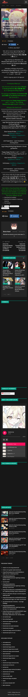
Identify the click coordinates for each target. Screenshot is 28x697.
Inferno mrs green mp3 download (12, 570)
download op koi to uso (9, 632)
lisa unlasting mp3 (8, 619)
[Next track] (7, 439)
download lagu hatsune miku (11, 662)
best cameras (6, 685)
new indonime (6, 653)
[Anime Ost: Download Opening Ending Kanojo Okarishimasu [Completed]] (4, 533)
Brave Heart (17, 694)
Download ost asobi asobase (10, 626)
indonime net (6, 674)
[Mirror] (18, 133)
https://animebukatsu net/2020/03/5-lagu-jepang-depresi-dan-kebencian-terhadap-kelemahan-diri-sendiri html (15, 613)
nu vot (4, 660)
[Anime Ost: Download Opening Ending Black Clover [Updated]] (4, 513)
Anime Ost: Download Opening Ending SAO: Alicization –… (17, 519)
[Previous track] (4, 439)
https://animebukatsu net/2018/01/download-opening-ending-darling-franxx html (14, 585)
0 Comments (10, 41)
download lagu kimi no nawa (11, 656)
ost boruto (5, 667)
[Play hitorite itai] (5, 433)
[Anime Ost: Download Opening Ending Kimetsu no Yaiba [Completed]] (4, 526)
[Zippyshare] (11, 133)
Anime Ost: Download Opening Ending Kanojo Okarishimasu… (17, 532)
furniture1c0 (6, 582)
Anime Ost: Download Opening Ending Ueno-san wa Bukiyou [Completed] (8, 247)
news (4, 680)
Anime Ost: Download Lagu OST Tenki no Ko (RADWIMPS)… (17, 545)
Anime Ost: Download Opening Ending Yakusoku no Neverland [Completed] (20, 247)
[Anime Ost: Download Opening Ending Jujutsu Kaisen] (4, 553)
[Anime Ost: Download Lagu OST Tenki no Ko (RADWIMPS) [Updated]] (4, 546)
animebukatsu (7, 623)
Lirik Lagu (5, 283)
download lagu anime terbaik (11, 651)
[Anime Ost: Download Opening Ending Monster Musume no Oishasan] (20, 281)
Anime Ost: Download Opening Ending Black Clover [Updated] (17, 512)
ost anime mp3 (7, 617)
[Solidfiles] (20, 131)
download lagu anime (9, 647)
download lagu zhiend (9, 658)
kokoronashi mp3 (7, 676)
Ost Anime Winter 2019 (14, 206)
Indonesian (7, 393)
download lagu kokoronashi (10, 649)
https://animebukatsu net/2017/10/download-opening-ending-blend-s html (14, 577)
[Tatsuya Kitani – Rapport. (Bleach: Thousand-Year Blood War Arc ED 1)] (8, 265)
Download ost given (8, 628)
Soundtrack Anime (5, 208)
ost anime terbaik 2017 (9, 683)
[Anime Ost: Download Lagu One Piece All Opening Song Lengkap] (4, 540)
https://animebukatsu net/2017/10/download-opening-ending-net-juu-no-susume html (14, 607)
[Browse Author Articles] (14, 226)
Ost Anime (5, 18)
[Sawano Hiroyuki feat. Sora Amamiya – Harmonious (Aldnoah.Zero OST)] (20, 265)
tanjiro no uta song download (11, 567)
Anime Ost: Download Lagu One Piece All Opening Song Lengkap (17, 539)
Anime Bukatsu (7, 644)
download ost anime (8, 671)
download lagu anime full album (12, 630)
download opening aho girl (10, 621)
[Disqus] (14, 325)
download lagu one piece (9, 678)
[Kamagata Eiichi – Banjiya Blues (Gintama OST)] (8, 281)
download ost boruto (8, 665)
